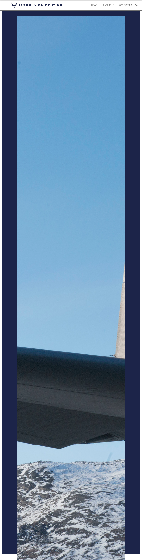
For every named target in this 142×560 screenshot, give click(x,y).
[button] (4, 5)
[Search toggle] (137, 5)
